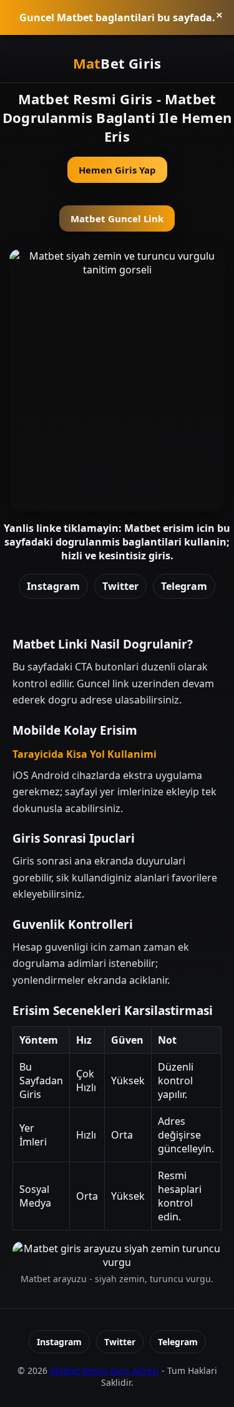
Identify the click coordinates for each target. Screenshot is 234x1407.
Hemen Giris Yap (117, 170)
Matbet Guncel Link (117, 218)
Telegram (184, 586)
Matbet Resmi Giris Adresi (104, 1370)
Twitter (120, 586)
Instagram (53, 586)
